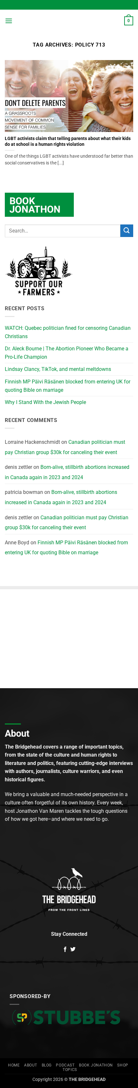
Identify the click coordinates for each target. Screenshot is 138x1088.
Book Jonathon (96, 1065)
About (30, 1065)
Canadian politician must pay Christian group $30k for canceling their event (65, 447)
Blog (47, 1065)
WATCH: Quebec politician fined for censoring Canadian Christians (68, 332)
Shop (122, 1065)
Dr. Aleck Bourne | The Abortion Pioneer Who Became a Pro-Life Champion (66, 353)
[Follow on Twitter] (72, 949)
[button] (9, 21)
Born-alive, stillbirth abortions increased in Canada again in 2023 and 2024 (67, 472)
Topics (70, 1069)
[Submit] (126, 230)
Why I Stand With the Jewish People (45, 402)
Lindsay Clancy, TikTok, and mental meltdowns (58, 369)
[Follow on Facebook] (65, 949)
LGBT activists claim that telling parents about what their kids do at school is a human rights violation (68, 141)
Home (14, 1065)
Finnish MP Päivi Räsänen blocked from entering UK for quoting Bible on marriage (67, 386)
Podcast (65, 1065)
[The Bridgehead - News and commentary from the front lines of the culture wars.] (69, 21)
